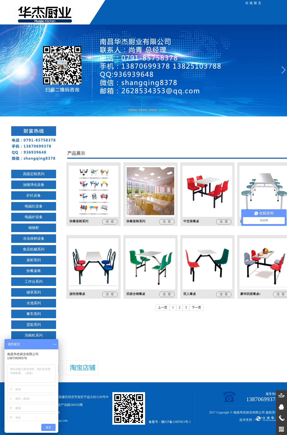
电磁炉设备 (34, 217)
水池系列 (33, 303)
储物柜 (33, 228)
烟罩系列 (33, 292)
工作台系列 (34, 281)
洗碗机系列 (34, 335)
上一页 (162, 307)
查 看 (110, 221)
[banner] (143, 70)
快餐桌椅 (33, 271)
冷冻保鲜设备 (33, 238)
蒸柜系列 (33, 260)
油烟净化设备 (33, 185)
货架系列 (33, 324)
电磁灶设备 (34, 206)
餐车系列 (33, 314)
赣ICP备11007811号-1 (176, 422)
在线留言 (253, 3)
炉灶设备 (33, 195)
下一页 (196, 307)
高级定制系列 (33, 174)
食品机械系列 (33, 249)
